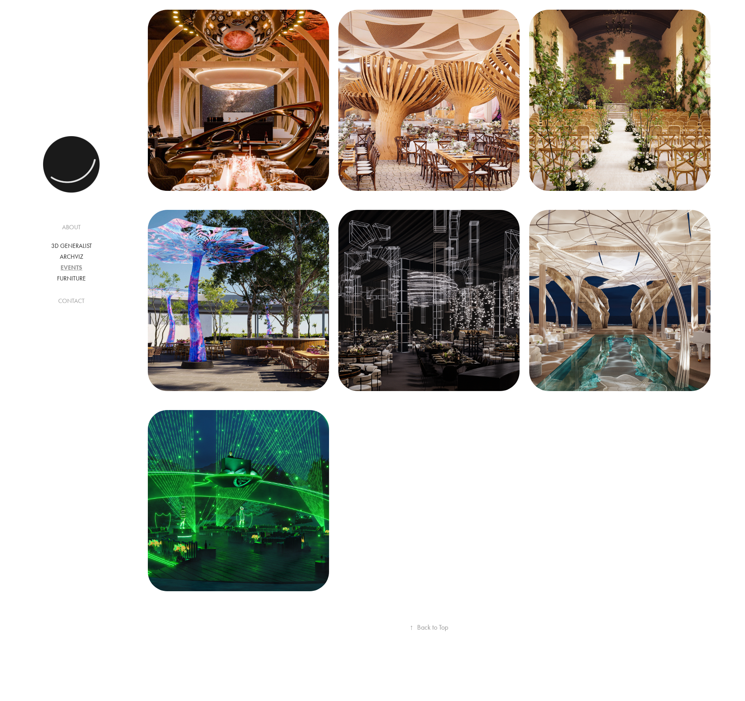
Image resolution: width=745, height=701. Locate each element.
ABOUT (71, 227)
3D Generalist (71, 245)
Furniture (71, 278)
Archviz (71, 256)
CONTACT (71, 301)
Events (71, 267)
